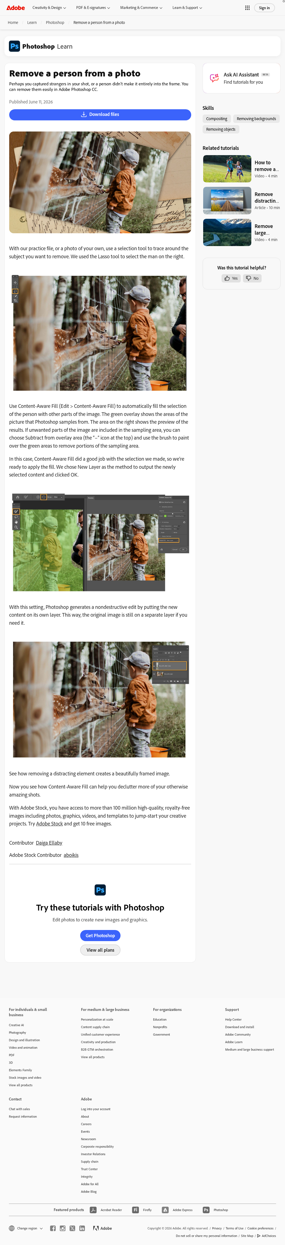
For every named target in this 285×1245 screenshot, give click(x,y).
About (85, 1116)
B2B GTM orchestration (97, 1049)
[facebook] (53, 1228)
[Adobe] (15, 7)
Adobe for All (90, 1184)
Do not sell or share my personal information (206, 1236)
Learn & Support (185, 7)
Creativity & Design (47, 7)
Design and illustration (24, 1040)
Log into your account (95, 1109)
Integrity (87, 1176)
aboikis (71, 855)
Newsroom (88, 1139)
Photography (17, 1032)
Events (85, 1131)
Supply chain (89, 1161)
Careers (86, 1124)
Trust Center (89, 1169)
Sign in (264, 7)
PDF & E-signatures (91, 7)
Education (159, 1019)
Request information (23, 1116)
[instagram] (62, 1228)
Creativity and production (98, 1042)
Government (161, 1034)
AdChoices (269, 1236)
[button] (247, 7)
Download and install (239, 1027)
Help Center (233, 1019)
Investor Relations (93, 1154)
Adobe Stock (49, 823)
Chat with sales (19, 1109)
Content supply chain (95, 1027)
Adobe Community (238, 1034)
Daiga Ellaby (49, 842)
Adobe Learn (233, 1042)
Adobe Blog (89, 1191)
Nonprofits (160, 1027)
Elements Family (20, 1070)
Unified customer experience (100, 1034)
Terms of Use (235, 1228)
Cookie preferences (260, 1228)
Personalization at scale (97, 1019)
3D (11, 1062)
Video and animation (23, 1047)
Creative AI (16, 1025)
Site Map (247, 1236)
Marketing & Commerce (139, 7)
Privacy (217, 1228)
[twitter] (72, 1228)
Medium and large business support (249, 1049)
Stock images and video (25, 1077)
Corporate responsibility (97, 1146)
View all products (21, 1085)
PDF (11, 1055)
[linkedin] (82, 1228)
